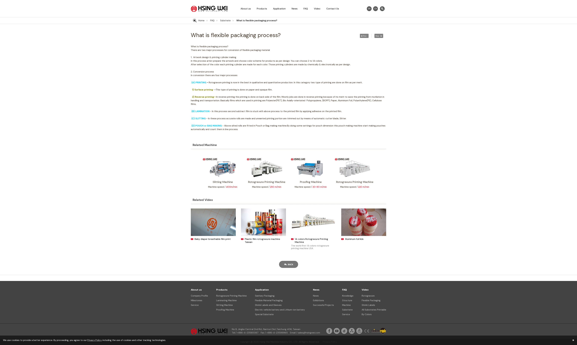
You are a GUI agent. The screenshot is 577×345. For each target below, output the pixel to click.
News (295, 8)
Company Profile (199, 295)
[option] (222, 173)
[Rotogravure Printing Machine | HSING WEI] (209, 11)
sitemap (352, 331)
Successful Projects (323, 305)
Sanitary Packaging (265, 295)
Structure (347, 300)
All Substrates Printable (374, 309)
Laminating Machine (226, 300)
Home (201, 20)
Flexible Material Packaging (269, 300)
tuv (359, 331)
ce (367, 331)
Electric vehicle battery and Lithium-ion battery (280, 309)
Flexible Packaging (371, 300)
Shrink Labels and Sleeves (268, 305)
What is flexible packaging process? (256, 20)
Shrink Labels (368, 305)
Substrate (225, 20)
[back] (288, 265)
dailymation (344, 331)
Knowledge (347, 295)
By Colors (367, 314)
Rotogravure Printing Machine (231, 295)
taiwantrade (378, 331)
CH (375, 8)
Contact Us (332, 8)
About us (246, 8)
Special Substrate (264, 314)
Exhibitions (318, 300)
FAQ (306, 8)
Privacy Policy (94, 340)
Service (195, 305)
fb (329, 331)
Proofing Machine (225, 309)
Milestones (196, 300)
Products (262, 8)
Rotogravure (368, 295)
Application (279, 8)
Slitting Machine (224, 305)
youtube (337, 331)
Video (317, 8)
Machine (346, 305)
